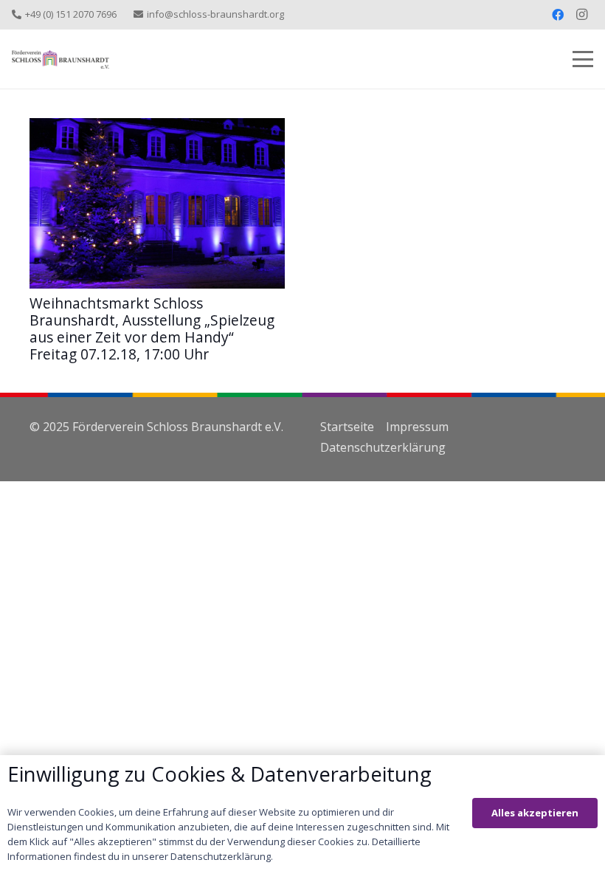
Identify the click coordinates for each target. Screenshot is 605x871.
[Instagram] (581, 15)
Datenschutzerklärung (383, 447)
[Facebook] (558, 15)
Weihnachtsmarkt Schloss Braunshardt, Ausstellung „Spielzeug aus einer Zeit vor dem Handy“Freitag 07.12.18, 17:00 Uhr (152, 329)
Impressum (417, 427)
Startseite (347, 427)
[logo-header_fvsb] (60, 59)
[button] (583, 59)
